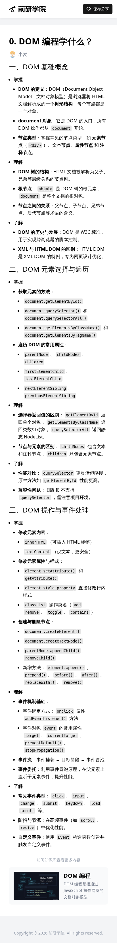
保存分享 (101, 9)
